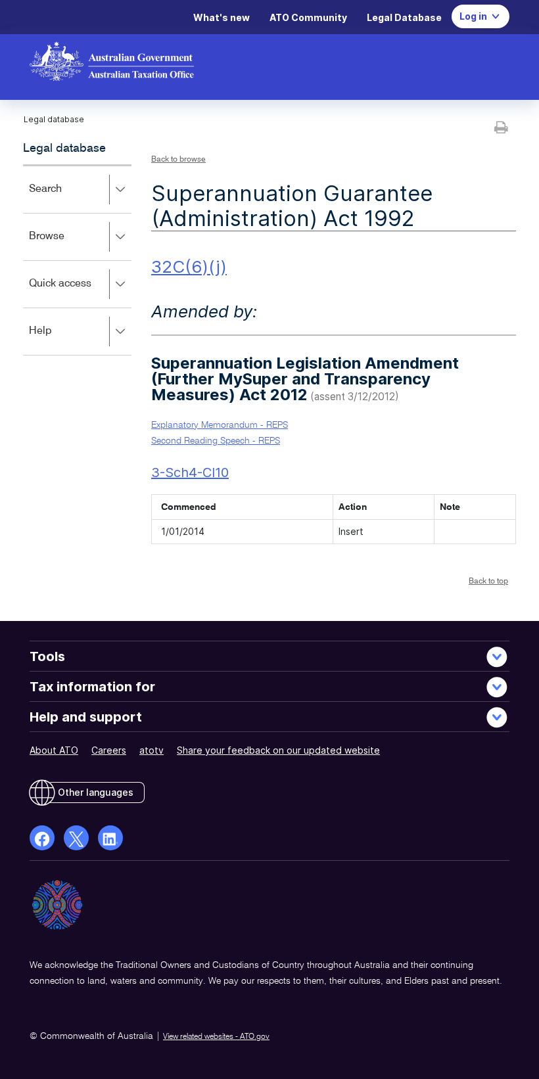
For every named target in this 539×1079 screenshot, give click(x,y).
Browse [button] (66, 245)
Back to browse (178, 160)
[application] (77, 260)
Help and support (86, 717)
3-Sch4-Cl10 (190, 472)
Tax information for (92, 687)
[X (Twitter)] (76, 837)
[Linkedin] (110, 837)
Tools (47, 656)
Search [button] (64, 198)
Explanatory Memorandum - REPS (219, 425)
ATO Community (308, 17)
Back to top (488, 581)
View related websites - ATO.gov (216, 1037)
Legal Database (404, 17)
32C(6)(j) (189, 266)
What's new (221, 17)
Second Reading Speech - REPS (215, 441)
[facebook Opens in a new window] (42, 837)
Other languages (95, 792)
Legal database (64, 148)
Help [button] (59, 340)
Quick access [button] (79, 293)
